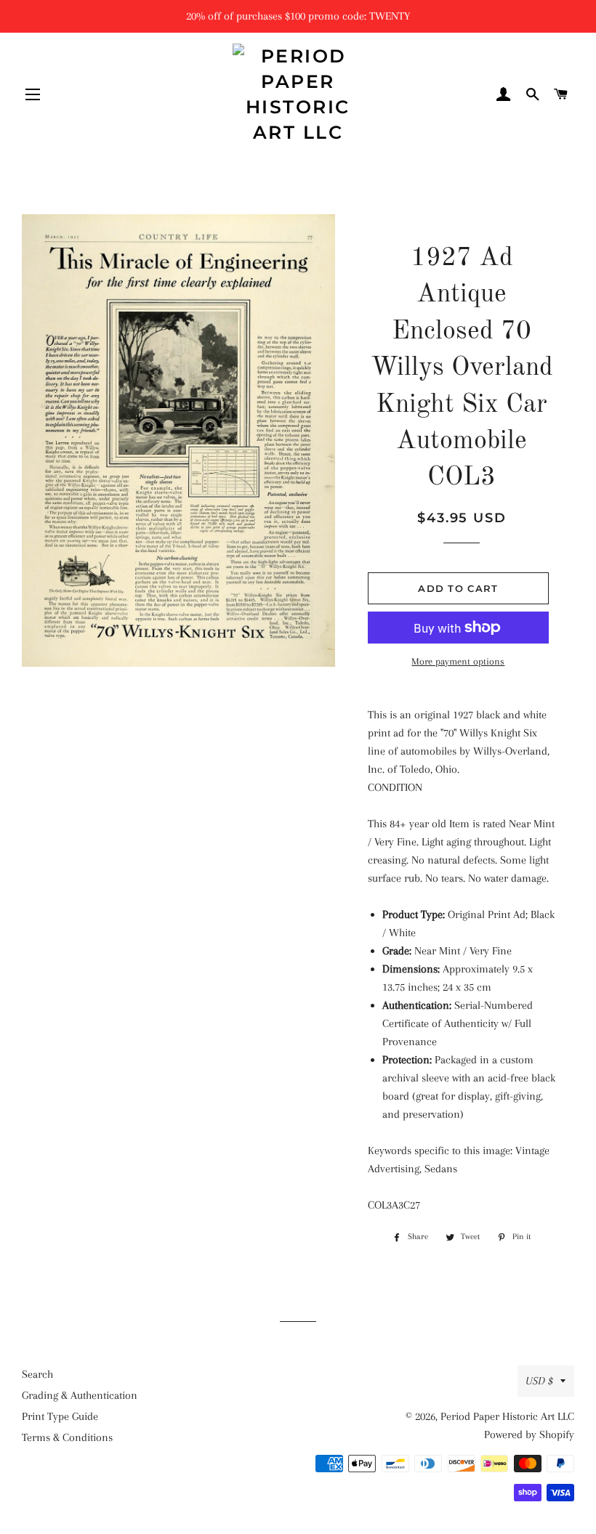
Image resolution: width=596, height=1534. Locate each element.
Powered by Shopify (529, 1434)
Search (37, 1374)
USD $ (539, 1380)
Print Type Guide (60, 1416)
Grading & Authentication (79, 1395)
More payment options (457, 661)
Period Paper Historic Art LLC (507, 1416)
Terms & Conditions (67, 1437)
